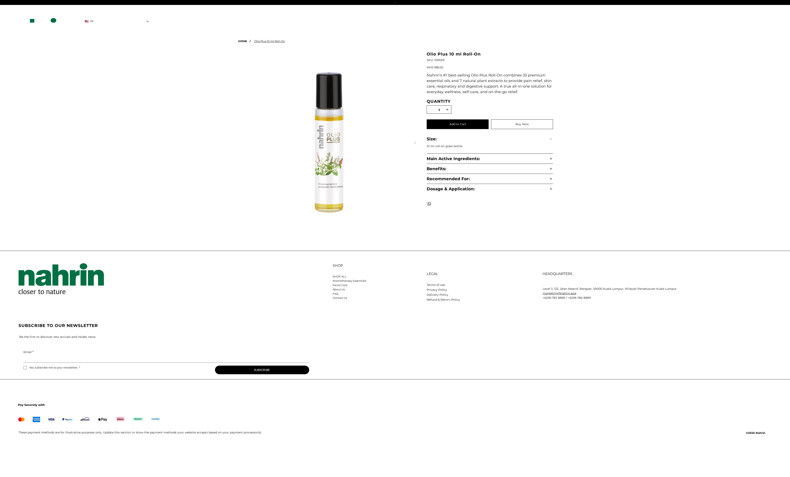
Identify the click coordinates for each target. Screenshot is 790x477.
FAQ (335, 293)
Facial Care (340, 285)
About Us (339, 289)
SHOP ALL (339, 276)
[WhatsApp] (429, 203)
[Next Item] (415, 143)
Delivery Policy (437, 295)
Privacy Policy (437, 290)
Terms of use (436, 285)
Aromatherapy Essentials (349, 280)
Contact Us (340, 297)
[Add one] (447, 109)
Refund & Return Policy (443, 299)
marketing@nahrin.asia (559, 293)
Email (28, 352)
